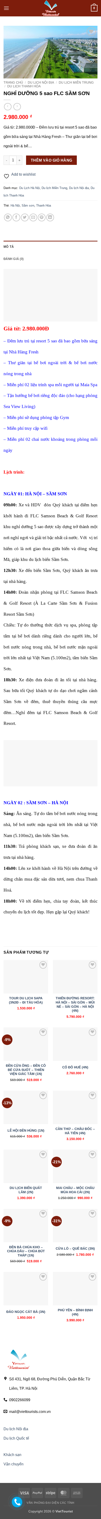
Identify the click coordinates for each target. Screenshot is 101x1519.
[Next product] (7, 106)
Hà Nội (15, 205)
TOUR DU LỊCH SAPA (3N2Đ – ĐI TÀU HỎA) (26, 1000)
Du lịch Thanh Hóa (24, 86)
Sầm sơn (28, 205)
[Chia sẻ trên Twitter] (25, 217)
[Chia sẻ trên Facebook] (16, 217)
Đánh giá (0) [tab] (13, 259)
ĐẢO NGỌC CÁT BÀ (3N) (25, 1312)
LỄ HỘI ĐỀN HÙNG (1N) (26, 1130)
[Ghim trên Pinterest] (42, 217)
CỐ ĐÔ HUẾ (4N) (75, 1067)
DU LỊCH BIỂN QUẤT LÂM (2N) (26, 1190)
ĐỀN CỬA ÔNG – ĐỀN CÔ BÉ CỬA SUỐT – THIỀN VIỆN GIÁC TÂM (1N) (26, 1070)
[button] (6, 8)
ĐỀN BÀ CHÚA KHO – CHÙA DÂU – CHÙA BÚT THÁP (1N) (26, 1251)
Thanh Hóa (43, 205)
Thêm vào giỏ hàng (51, 160)
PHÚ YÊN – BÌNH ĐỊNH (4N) (75, 1312)
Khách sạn (12, 1455)
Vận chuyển (13, 1464)
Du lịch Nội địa (41, 82)
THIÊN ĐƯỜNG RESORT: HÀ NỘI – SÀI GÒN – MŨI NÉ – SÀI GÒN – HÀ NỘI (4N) (75, 1004)
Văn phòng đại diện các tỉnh (50, 1502)
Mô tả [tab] (9, 246)
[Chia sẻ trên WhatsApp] (8, 217)
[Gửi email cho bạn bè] (33, 217)
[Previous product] (17, 106)
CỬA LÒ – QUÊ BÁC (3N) (75, 1248)
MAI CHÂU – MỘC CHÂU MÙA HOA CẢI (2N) (75, 1190)
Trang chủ (13, 82)
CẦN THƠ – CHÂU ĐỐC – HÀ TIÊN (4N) (75, 1131)
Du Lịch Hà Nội (29, 188)
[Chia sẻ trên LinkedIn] (50, 217)
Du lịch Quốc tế (16, 1438)
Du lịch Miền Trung (76, 82)
